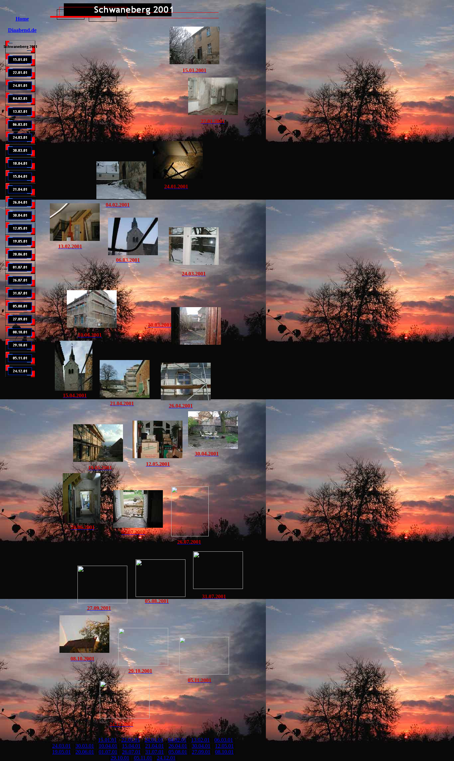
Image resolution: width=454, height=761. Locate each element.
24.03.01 (61, 746)
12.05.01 (224, 746)
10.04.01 (108, 746)
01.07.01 (108, 752)
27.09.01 (201, 752)
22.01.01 (130, 740)
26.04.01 (178, 746)
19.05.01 (61, 752)
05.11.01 (143, 758)
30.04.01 (201, 746)
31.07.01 (154, 752)
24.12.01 (166, 758)
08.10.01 (224, 752)
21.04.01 (154, 746)
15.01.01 (107, 740)
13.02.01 (200, 740)
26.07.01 (131, 752)
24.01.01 (154, 740)
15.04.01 (131, 746)
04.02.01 (177, 740)
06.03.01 (223, 740)
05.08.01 (178, 752)
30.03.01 (84, 746)
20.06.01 (84, 752)
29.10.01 (120, 758)
